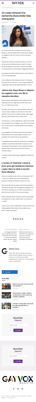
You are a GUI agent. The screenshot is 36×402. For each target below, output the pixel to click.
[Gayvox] (18, 3)
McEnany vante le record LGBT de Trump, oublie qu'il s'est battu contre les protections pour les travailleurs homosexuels (26, 235)
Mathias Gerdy (14, 249)
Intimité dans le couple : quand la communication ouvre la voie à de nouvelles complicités (22, 294)
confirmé (29, 62)
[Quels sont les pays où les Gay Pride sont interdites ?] (6, 286)
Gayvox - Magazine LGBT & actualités (16, 396)
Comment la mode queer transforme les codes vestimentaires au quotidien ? (22, 305)
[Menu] (3, 3)
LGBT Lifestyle (10, 7)
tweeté (29, 206)
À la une (5, 278)
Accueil (3, 7)
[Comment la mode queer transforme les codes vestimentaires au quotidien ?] (6, 306)
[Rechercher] (33, 3)
